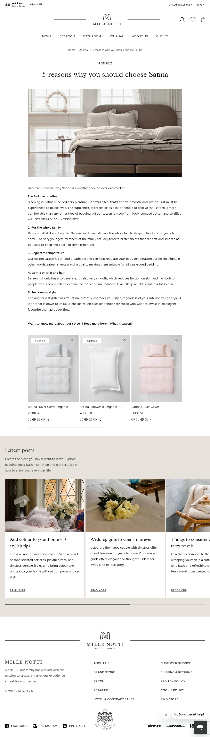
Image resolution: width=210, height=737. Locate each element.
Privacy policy (173, 681)
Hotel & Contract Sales (114, 699)
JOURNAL (116, 36)
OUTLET (162, 36)
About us (140, 36)
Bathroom (92, 36)
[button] (17, 4)
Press (98, 681)
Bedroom (67, 36)
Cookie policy (172, 690)
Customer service (176, 663)
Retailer (101, 690)
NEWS (46, 36)
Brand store (104, 672)
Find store (169, 699)
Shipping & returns (176, 672)
